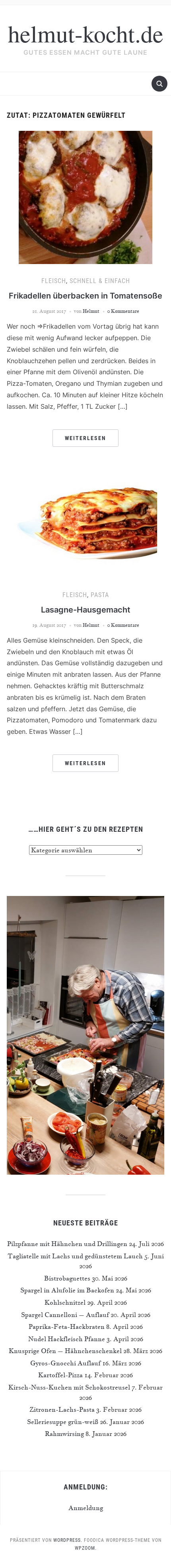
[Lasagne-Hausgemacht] (85, 523)
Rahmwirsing (64, 1434)
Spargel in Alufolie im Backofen (67, 1290)
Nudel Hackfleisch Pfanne (66, 1339)
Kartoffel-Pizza (60, 1375)
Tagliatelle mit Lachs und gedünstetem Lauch (75, 1256)
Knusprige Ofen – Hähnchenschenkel (65, 1351)
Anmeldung (85, 1508)
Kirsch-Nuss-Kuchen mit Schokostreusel (69, 1387)
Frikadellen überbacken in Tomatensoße (85, 296)
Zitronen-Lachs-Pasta (62, 1409)
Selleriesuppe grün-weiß (62, 1422)
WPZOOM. (86, 1548)
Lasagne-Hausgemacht (85, 609)
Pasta (100, 595)
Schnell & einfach (100, 281)
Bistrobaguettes (67, 1278)
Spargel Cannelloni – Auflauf (65, 1315)
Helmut (91, 311)
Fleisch (53, 281)
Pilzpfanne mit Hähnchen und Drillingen (67, 1244)
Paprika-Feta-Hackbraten (67, 1326)
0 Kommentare (123, 311)
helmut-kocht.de (85, 33)
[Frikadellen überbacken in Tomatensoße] (85, 197)
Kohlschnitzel (65, 1302)
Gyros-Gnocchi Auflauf (65, 1363)
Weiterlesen (85, 438)
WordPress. (67, 1540)
